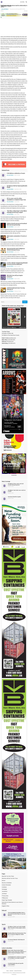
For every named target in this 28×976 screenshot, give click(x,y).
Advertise (11, 970)
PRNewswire (5, 898)
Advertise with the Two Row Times (10, 878)
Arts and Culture (4, 9)
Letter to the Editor (7, 948)
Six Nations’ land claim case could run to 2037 (16, 491)
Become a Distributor (7, 882)
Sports (3, 924)
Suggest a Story (5, 906)
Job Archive (4, 891)
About (7, 970)
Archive (3, 880)
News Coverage (6, 481)
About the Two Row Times (8, 876)
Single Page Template (7, 900)
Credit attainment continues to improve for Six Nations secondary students (17, 957)
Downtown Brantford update (14, 496)
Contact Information (6, 885)
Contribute (4, 887)
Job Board (4, 893)
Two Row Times (9, 972)
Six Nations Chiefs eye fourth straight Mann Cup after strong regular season (16, 927)
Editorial (4, 910)
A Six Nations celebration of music (16, 173)
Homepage (4, 889)
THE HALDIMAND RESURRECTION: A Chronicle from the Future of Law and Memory (16, 914)
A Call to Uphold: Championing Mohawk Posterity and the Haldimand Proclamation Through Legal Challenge (17, 264)
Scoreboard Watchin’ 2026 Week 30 (16, 939)
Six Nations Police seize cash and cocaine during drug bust (16, 484)
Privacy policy (5, 895)
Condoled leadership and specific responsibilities (15, 964)
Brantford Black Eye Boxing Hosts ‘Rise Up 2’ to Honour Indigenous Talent (17, 934)
